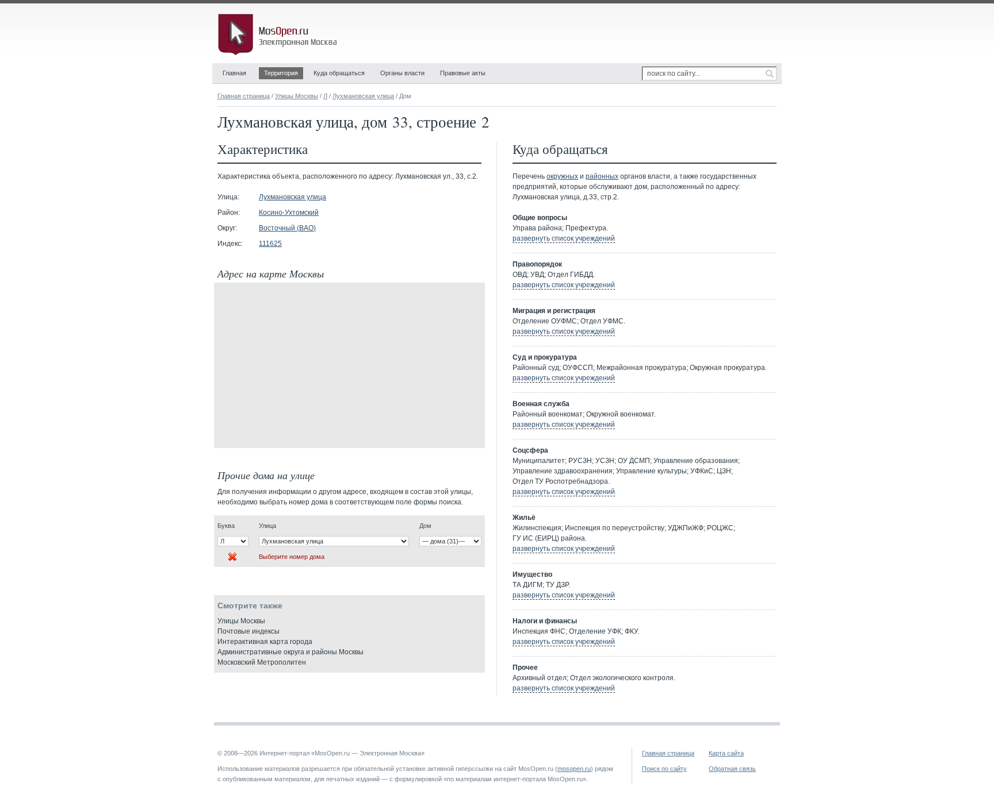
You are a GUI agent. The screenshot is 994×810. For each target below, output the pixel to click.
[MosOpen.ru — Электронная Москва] (279, 34)
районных (602, 176)
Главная (234, 73)
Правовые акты (462, 73)
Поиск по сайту (664, 768)
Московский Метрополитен (261, 662)
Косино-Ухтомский (289, 213)
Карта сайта (726, 753)
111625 (270, 244)
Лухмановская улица (363, 95)
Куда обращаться (339, 73)
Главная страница (243, 95)
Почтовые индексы (248, 631)
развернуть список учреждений (564, 238)
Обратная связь (732, 768)
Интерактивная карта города (264, 642)
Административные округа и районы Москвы (290, 652)
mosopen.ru (574, 768)
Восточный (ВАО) (287, 228)
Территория (281, 73)
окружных (562, 176)
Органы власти (402, 73)
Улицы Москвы (296, 95)
